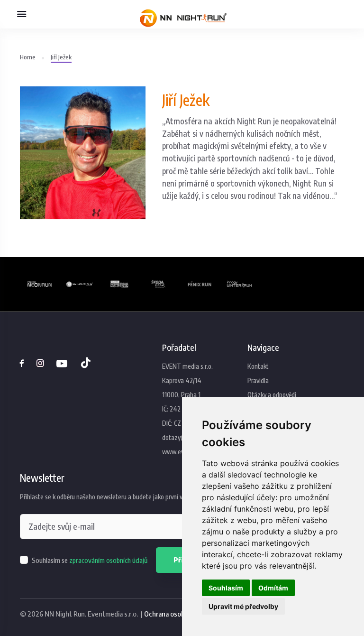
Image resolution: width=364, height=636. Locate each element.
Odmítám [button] (273, 588)
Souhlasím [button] (226, 588)
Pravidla (258, 380)
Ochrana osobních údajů (179, 613)
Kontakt (258, 366)
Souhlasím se (89, 560)
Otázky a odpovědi (271, 395)
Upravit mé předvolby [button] (243, 606)
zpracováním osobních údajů (108, 560)
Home (28, 57)
